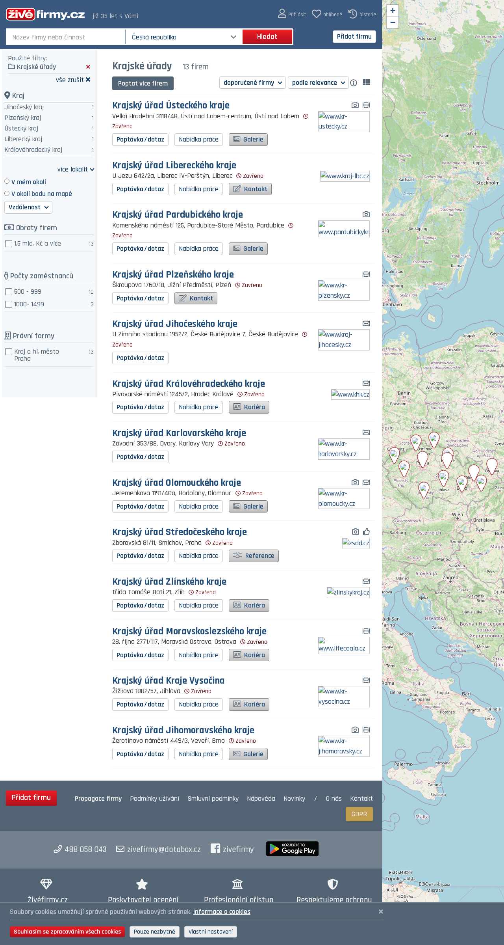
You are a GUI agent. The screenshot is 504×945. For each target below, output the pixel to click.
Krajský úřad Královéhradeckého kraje (188, 384)
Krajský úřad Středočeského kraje (179, 532)
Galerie (252, 139)
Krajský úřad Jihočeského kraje (174, 324)
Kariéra (254, 407)
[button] (292, 14)
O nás (334, 798)
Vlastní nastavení (211, 932)
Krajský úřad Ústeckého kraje (171, 106)
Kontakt (255, 189)
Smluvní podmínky (213, 798)
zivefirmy (238, 849)
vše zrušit (70, 79)
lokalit (72, 169)
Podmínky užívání (154, 798)
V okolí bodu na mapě (41, 193)
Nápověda (261, 798)
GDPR (359, 813)
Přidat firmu (354, 36)
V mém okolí (28, 181)
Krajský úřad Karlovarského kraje (179, 433)
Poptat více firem (143, 83)
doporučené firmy (250, 82)
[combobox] (66, 37)
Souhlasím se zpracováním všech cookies (67, 932)
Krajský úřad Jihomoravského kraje (183, 731)
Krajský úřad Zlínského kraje (169, 582)
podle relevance (315, 82)
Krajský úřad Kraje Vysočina (168, 681)
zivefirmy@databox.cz (164, 849)
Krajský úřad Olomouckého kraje (176, 483)
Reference (259, 555)
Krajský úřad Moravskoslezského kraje (189, 632)
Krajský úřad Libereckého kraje (174, 166)
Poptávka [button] (140, 139)
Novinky (294, 798)
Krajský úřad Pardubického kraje (177, 215)
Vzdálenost (25, 207)
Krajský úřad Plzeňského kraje (173, 275)
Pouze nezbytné (154, 932)
